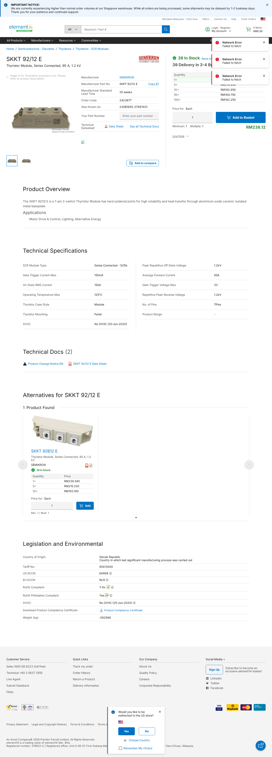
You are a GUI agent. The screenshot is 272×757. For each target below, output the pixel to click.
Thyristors (64, 48)
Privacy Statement (17, 724)
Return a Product (84, 679)
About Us (145, 666)
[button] (16, 40)
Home (10, 48)
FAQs (9, 692)
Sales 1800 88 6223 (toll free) (26, 666)
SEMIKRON (126, 77)
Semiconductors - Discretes (36, 48)
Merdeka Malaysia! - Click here (180, 19)
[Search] (166, 29)
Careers (144, 679)
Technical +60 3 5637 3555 (24, 672)
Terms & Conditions (82, 724)
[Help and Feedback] (261, 746)
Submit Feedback (17, 685)
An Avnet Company (18, 739)
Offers (205, 19)
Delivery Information (86, 685)
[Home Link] (21, 29)
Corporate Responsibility (155, 685)
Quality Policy (148, 672)
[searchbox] (121, 29)
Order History (81, 672)
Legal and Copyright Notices (49, 724)
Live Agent (13, 679)
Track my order (83, 666)
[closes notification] (267, 5)
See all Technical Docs (144, 126)
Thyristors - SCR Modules (92, 48)
